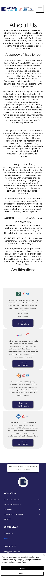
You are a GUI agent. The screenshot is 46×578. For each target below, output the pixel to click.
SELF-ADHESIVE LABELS (11, 500)
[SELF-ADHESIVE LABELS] (39, 499)
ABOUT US (7, 538)
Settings (22, 573)
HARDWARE (8, 509)
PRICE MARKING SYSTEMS (12, 504)
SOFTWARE (7, 519)
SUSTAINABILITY (9, 533)
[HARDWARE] (39, 509)
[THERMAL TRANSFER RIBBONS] (39, 514)
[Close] (43, 557)
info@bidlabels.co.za (13, 551)
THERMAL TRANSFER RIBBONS (13, 514)
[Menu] (40, 9)
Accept (22, 568)
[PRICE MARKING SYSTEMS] (39, 504)
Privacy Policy (20, 562)
